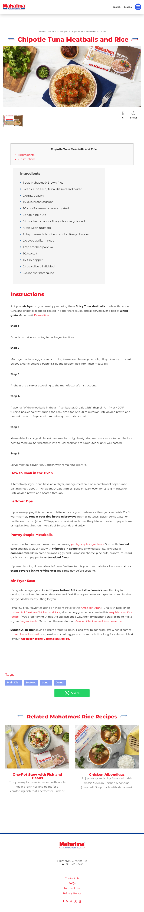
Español (128, 6)
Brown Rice (41, 315)
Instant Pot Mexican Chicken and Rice (35, 612)
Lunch (46, 682)
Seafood (31, 682)
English (116, 6)
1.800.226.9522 (74, 864)
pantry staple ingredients (87, 544)
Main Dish (13, 682)
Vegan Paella (29, 621)
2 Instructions (26, 159)
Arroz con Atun (91, 607)
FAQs (72, 883)
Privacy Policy (72, 893)
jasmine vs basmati (26, 634)
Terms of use (72, 888)
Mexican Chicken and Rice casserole (98, 621)
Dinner (59, 682)
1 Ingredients (26, 154)
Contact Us (72, 878)
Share (75, 693)
